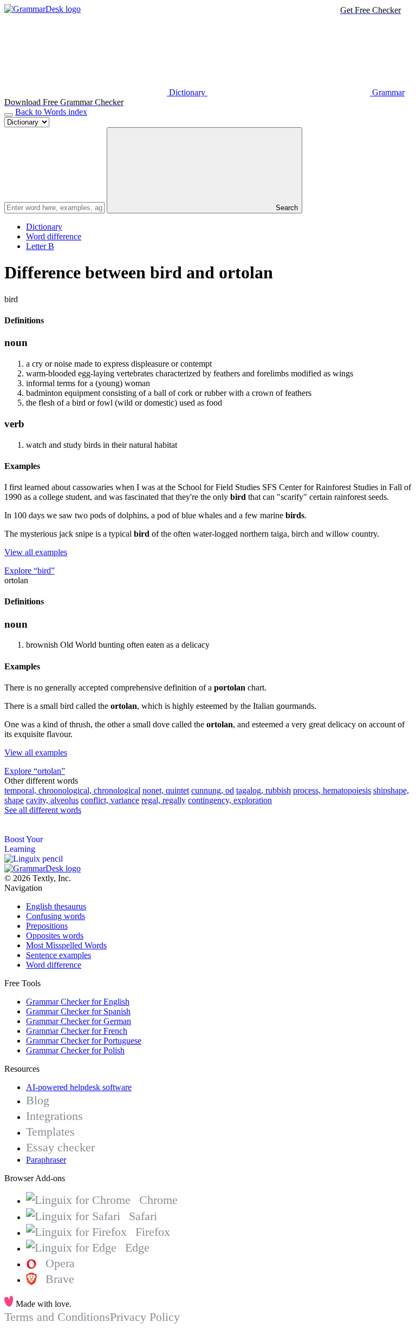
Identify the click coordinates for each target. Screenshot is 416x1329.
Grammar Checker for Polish (75, 1050)
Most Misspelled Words (66, 945)
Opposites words (54, 935)
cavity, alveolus (52, 800)
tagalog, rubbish (263, 790)
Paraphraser (46, 1159)
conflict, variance (110, 800)
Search (286, 208)
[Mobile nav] (8, 114)
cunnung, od (212, 790)
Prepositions (47, 925)
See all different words (42, 810)
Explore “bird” (29, 570)
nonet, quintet (165, 790)
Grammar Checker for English (77, 1001)
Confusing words (55, 916)
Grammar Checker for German (78, 1021)
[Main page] (42, 9)
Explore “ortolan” (34, 771)
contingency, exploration (230, 800)
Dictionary (44, 226)
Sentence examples (58, 955)
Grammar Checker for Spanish (78, 1011)
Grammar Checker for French (76, 1030)
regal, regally (163, 800)
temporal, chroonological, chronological (72, 790)
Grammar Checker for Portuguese (83, 1040)
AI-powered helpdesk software (79, 1087)
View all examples (35, 552)
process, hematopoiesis (332, 790)
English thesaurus (56, 906)
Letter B (40, 246)
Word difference (53, 236)
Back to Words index (51, 111)
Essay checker (60, 1147)
